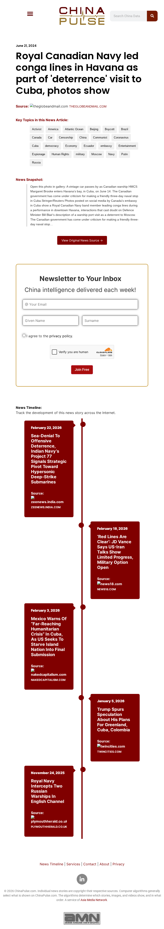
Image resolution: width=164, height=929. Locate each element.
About (104, 864)
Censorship (66, 137)
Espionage (38, 154)
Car (50, 137)
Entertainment (127, 145)
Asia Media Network (94, 900)
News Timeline (51, 864)
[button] (30, 14)
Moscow (96, 154)
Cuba (35, 145)
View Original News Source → (82, 240)
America (53, 129)
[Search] (152, 16)
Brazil (124, 129)
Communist (100, 137)
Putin (124, 154)
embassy (106, 145)
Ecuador (89, 145)
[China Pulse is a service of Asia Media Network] (82, 918)
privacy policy (60, 336)
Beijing (94, 129)
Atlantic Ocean (74, 129)
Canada (36, 137)
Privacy (118, 864)
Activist (36, 129)
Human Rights (60, 154)
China (82, 137)
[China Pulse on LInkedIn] (82, 879)
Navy (111, 154)
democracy (52, 145)
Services (73, 864)
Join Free (82, 370)
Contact (89, 864)
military (80, 154)
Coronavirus (121, 137)
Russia (36, 162)
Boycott (109, 129)
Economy (71, 145)
